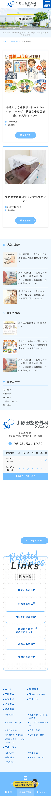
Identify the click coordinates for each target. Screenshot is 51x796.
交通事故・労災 (36, 735)
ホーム (8, 689)
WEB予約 (26, 792)
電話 (10, 792)
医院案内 (9, 694)
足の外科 (7, 389)
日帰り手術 (34, 730)
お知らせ (9, 699)
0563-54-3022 (27, 444)
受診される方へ (37, 694)
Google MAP (35, 541)
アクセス (44, 792)
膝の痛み (7, 397)
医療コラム (11, 747)
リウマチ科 (11, 730)
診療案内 (9, 709)
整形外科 (10, 715)
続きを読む (25, 135)
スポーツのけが (10, 401)
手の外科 (7, 405)
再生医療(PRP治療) (15, 735)
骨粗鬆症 (11, 125)
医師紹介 (34, 689)
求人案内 (9, 704)
